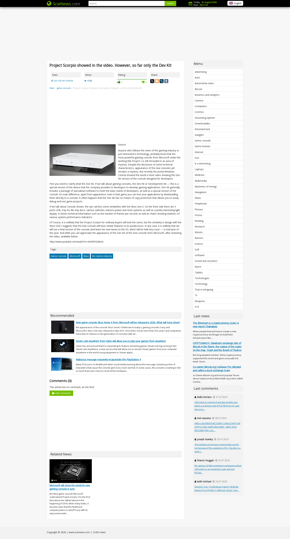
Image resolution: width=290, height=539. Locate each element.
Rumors (199, 237)
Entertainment (202, 129)
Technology (201, 283)
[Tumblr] (166, 81)
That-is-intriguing (204, 289)
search (170, 3)
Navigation (200, 192)
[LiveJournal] (162, 81)
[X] (152, 81)
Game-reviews (202, 146)
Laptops (199, 169)
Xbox (86, 256)
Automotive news (204, 83)
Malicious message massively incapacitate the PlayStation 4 (108, 359)
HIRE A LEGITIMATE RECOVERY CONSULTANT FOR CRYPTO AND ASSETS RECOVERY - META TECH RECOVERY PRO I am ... (217, 427)
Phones (199, 209)
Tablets (199, 272)
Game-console (203, 140)
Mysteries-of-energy (206, 186)
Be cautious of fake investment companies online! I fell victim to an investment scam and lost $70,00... (218, 469)
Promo (198, 215)
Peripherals (201, 203)
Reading (199, 220)
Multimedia (201, 180)
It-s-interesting (202, 163)
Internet (199, 152)
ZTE (197, 306)
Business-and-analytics (207, 94)
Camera (199, 100)
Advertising (201, 71)
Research (200, 226)
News (198, 197)
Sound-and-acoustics (206, 260)
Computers (201, 106)
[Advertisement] (145, 33)
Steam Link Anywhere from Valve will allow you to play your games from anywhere (121, 341)
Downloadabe (202, 123)
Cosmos (199, 111)
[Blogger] (157, 81)
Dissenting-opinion (205, 117)
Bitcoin (198, 89)
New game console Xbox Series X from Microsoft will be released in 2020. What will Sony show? (128, 322)
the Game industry (102, 256)
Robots (199, 232)
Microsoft (75, 256)
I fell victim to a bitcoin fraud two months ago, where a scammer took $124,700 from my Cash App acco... (217, 406)
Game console (58, 256)
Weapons (200, 301)
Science (199, 243)
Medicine (199, 174)
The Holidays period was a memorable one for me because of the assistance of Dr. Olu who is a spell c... (217, 448)
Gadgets (199, 134)
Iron (197, 157)
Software (200, 255)
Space (198, 266)
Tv (196, 295)
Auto (197, 77)
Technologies (202, 278)
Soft (197, 249)
